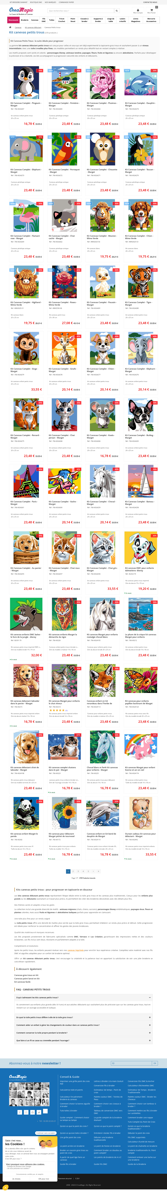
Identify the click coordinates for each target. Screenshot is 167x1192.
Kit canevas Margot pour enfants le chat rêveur (64, 702)
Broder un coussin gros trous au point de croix (74, 1151)
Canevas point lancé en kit (27, 978)
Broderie (24, 20)
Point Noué (73, 19)
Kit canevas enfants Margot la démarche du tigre (63, 635)
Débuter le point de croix (139, 1133)
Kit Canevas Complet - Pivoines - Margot (102, 104)
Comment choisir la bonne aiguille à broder (75, 1105)
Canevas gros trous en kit (26, 975)
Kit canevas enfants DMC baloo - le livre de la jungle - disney (26, 635)
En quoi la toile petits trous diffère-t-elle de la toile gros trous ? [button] (44, 1017)
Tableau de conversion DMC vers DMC (108, 1111)
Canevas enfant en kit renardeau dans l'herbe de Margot (99, 703)
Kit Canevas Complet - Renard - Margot (25, 436)
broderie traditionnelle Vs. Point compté (142, 1151)
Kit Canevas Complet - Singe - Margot (24, 370)
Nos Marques (50, 2)
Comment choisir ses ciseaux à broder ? (107, 1105)
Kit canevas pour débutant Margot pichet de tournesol (61, 834)
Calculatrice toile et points (71, 1090)
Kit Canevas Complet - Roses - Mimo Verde (63, 303)
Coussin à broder (84, 19)
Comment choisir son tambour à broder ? (142, 1105)
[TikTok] (45, 1112)
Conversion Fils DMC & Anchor (141, 1081)
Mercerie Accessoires (151, 19)
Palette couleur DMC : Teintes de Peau (108, 1098)
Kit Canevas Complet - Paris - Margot (24, 502)
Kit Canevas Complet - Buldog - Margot (139, 436)
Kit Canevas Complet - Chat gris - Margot (102, 569)
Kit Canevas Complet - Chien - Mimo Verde (139, 237)
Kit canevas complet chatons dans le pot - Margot (62, 768)
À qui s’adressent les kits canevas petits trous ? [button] (37, 997)
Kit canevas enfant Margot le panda (24, 834)
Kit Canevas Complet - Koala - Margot (101, 436)
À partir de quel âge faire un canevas (72, 1158)
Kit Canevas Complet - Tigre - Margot (138, 303)
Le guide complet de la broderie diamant (108, 1118)
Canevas (34, 20)
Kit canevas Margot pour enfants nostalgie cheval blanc (102, 635)
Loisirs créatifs (122, 19)
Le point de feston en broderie (107, 1146)
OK (155, 1063)
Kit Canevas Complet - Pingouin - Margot (26, 104)
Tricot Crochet (61, 19)
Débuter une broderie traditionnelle (103, 1138)
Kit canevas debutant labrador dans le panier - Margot (25, 702)
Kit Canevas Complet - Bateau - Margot (140, 502)
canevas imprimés (76, 950)
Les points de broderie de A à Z (107, 1157)
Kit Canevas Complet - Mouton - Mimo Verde (102, 237)
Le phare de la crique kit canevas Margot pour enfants (140, 635)
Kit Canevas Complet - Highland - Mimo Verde (26, 303)
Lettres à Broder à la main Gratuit (108, 1081)
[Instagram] (26, 1112)
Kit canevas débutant (33, 27)
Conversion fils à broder (104, 1085)
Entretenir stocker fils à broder (107, 1133)
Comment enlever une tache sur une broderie (142, 1158)
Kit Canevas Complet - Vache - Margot (63, 502)
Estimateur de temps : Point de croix (107, 1091)
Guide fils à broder (68, 1164)
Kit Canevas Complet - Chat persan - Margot (62, 436)
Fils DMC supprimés (136, 1137)
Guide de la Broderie (137, 1164)
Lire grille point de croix (70, 1137)
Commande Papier (66, 2)
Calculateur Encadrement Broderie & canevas (71, 1098)
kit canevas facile (22, 981)
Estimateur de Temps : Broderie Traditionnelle (142, 1091)
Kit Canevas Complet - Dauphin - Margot (140, 104)
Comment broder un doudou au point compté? (108, 1151)
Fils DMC (44, 19)
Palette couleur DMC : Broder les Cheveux (142, 1098)
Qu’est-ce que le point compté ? (107, 1126)
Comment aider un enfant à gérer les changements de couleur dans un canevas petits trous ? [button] (57, 1025)
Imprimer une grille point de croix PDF (75, 1082)
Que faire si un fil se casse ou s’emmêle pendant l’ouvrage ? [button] (42, 1040)
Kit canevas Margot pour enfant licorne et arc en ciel (140, 768)
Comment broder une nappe (140, 1117)
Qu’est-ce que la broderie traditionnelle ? (139, 1127)
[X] (39, 1112)
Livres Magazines (135, 19)
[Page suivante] (93, 871)
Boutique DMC (36, 2)
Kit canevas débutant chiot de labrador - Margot (25, 768)
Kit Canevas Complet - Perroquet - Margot (64, 170)
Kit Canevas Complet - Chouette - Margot (102, 170)
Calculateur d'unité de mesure (141, 1141)
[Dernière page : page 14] (98, 871)
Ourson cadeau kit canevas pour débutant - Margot (140, 834)
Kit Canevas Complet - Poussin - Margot (102, 303)
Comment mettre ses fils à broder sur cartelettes (142, 1111)
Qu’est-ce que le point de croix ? (74, 1126)
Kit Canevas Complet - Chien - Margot (101, 370)
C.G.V (77, 1178)
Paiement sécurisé (65, 1178)
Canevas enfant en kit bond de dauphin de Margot (101, 834)
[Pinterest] (32, 1112)
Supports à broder (98, 19)
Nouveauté (13, 20)
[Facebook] (19, 1112)
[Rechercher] (117, 10)
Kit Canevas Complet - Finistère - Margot (64, 104)
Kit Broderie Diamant (18, 2)
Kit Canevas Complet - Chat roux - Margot (64, 569)
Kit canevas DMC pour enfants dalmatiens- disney (139, 569)
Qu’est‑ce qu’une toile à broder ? (74, 1133)
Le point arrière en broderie (72, 1146)
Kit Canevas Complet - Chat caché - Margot (62, 237)
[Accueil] (10, 27)
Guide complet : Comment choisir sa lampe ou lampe (74, 1118)
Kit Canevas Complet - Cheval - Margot (101, 502)
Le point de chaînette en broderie (142, 1146)
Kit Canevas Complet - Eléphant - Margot (26, 170)
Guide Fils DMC (100, 1164)
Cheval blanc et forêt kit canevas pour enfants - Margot (102, 768)
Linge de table (110, 19)
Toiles (51, 20)
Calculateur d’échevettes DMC (141, 1085)
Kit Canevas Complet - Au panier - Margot (26, 569)
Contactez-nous (150, 2)
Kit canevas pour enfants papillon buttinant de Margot (139, 702)
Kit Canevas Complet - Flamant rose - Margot (25, 237)
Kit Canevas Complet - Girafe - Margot (63, 370)
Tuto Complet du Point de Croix (141, 1122)
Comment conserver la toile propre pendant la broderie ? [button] (41, 1033)
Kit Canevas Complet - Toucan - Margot (139, 170)
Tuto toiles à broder (68, 1110)
